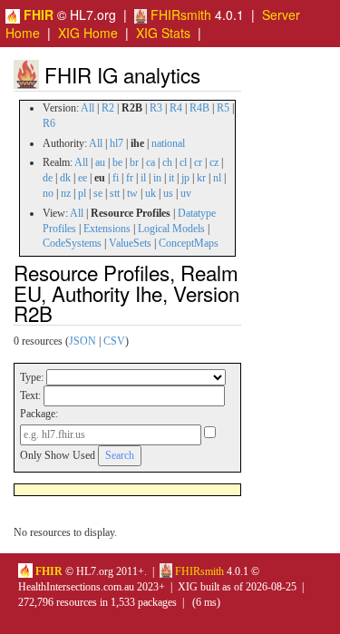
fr (129, 177)
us (168, 193)
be (117, 162)
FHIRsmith (179, 14)
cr (198, 162)
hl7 (116, 143)
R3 (156, 108)
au (100, 162)
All (87, 108)
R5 (223, 108)
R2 (108, 108)
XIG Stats (163, 33)
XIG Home (88, 33)
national (168, 143)
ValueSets (130, 243)
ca (150, 162)
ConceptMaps (189, 243)
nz (66, 193)
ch (167, 162)
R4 (176, 108)
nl (217, 177)
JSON (82, 341)
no (48, 193)
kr (201, 177)
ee (82, 177)
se (97, 193)
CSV (114, 341)
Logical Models (171, 228)
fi (115, 177)
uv (185, 193)
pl (82, 193)
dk (65, 177)
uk (150, 193)
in (157, 177)
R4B (199, 108)
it (171, 177)
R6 (49, 123)
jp (185, 177)
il (143, 177)
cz (214, 162)
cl (183, 162)
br (134, 162)
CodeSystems (72, 243)
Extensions (107, 228)
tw (132, 193)
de (48, 177)
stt (115, 193)
